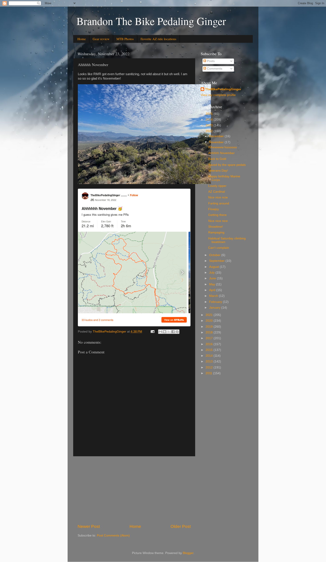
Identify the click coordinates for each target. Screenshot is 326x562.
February (216, 302)
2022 (210, 131)
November (217, 142)
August (214, 266)
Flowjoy (213, 209)
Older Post (181, 526)
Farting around (218, 203)
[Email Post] (152, 331)
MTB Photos (125, 39)
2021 (210, 315)
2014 (210, 355)
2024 (210, 119)
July (212, 272)
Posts (210, 61)
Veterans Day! (218, 170)
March (214, 296)
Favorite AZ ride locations (158, 39)
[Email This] (160, 331)
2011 (209, 373)
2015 (210, 350)
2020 (210, 320)
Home (81, 39)
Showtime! (215, 226)
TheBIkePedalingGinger (223, 89)
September (217, 260)
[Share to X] (169, 331)
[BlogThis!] (164, 331)
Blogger (188, 553)
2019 (210, 326)
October (215, 255)
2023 (210, 125)
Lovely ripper (217, 186)
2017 (210, 338)
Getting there (217, 215)
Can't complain (218, 247)
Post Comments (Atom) (113, 535)
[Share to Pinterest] (177, 331)
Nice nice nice (218, 221)
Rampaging (216, 232)
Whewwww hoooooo (222, 147)
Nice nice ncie (218, 197)
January (215, 307)
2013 (210, 361)
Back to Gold (217, 159)
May (212, 284)
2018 (210, 332)
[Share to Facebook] (173, 331)
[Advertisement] (134, 490)
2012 (210, 367)
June (213, 278)
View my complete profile (218, 95)
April (212, 290)
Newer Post (89, 526)
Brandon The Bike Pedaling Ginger (151, 21)
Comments (214, 68)
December (217, 136)
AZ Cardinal (216, 191)
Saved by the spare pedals (227, 164)
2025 (210, 114)
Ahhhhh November (221, 153)
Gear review (101, 39)
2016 (210, 344)
